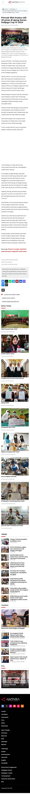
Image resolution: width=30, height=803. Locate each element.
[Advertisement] (15, 147)
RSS (2, 781)
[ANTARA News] (16, 2)
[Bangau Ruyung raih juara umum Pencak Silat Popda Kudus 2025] (15, 319)
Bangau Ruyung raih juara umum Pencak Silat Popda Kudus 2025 (14, 328)
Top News (4, 605)
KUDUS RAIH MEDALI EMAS (12, 294)
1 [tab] (10, 689)
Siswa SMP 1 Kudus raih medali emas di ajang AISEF (14, 402)
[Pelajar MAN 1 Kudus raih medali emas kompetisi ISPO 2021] (15, 417)
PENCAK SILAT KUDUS (8, 298)
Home (6, 9)
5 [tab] (20, 689)
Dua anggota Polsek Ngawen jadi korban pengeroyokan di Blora (17, 635)
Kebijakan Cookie (6, 773)
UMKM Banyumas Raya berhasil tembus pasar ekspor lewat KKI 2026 (17, 564)
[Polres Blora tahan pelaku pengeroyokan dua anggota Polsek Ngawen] (5, 590)
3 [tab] (15, 689)
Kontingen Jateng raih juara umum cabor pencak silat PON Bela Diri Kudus (15, 524)
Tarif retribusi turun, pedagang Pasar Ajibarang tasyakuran (18, 642)
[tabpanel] (15, 679)
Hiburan (3, 744)
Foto (2, 666)
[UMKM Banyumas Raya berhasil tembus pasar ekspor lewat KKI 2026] (5, 565)
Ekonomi (4, 736)
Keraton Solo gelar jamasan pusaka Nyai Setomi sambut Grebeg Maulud (14, 683)
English (3, 760)
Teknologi (4, 748)
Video (3, 723)
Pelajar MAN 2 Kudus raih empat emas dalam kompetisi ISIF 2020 (14, 451)
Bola (2, 738)
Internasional (5, 754)
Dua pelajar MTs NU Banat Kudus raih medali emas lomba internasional (13, 377)
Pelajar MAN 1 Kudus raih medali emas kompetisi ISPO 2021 (14, 426)
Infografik (4, 763)
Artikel (3, 751)
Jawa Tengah (5, 730)
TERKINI (4, 534)
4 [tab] (17, 689)
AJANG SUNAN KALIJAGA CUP (10, 301)
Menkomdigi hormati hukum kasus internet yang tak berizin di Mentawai (19, 556)
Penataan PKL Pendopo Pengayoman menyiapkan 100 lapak (18, 572)
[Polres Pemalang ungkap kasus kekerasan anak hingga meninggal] (5, 549)
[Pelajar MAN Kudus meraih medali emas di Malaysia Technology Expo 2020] (15, 491)
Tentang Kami (5, 776)
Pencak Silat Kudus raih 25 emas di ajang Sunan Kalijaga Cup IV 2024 (14, 11)
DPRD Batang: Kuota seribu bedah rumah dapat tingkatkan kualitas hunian (19, 597)
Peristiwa (4, 733)
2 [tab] (12, 689)
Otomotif (4, 757)
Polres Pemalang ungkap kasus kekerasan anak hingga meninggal (18, 548)
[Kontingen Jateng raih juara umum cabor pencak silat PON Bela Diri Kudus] (15, 515)
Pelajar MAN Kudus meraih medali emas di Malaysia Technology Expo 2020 (14, 500)
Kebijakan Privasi (6, 770)
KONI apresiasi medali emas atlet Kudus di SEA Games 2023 (14, 352)
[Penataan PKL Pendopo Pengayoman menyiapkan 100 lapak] (5, 573)
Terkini (3, 711)
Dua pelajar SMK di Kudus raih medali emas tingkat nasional (13, 475)
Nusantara (4, 726)
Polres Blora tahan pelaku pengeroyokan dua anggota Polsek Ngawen (19, 590)
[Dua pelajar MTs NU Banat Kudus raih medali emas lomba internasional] (15, 368)
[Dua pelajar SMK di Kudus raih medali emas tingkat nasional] (15, 466)
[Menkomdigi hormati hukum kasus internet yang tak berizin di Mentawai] (5, 557)
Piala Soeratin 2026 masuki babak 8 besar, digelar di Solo (18, 658)
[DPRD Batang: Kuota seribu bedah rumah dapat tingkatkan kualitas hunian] (5, 598)
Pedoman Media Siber (8, 779)
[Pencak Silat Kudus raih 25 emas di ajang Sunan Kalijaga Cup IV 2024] (15, 618)
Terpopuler (4, 717)
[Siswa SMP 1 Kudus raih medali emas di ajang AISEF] (15, 392)
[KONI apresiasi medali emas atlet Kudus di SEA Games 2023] (15, 343)
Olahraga (13, 9)
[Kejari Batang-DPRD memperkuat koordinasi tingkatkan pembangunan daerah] (5, 581)
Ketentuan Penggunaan (9, 767)
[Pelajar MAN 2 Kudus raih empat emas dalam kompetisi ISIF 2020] (15, 442)
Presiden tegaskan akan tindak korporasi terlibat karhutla (18, 650)
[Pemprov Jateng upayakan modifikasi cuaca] (5, 541)
